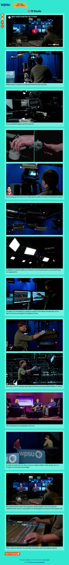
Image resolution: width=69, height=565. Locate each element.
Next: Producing (12, 554)
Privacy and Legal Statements (36, 562)
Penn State (46, 560)
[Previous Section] (2, 26)
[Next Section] (2, 22)
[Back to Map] (2, 18)
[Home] (2, 15)
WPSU (28, 560)
